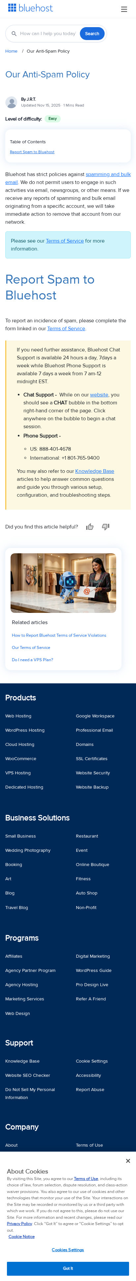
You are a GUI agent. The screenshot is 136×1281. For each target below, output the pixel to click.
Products (20, 698)
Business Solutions (37, 818)
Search (92, 33)
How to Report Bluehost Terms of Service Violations (59, 635)
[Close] (128, 1161)
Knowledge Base (94, 471)
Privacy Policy (19, 1223)
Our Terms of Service (31, 647)
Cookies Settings (68, 1250)
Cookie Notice (22, 1236)
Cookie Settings (92, 1061)
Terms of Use (86, 1178)
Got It (68, 1268)
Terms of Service (65, 241)
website (99, 394)
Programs (22, 938)
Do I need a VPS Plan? (32, 660)
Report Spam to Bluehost (32, 152)
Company (22, 1127)
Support (19, 1043)
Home (11, 51)
